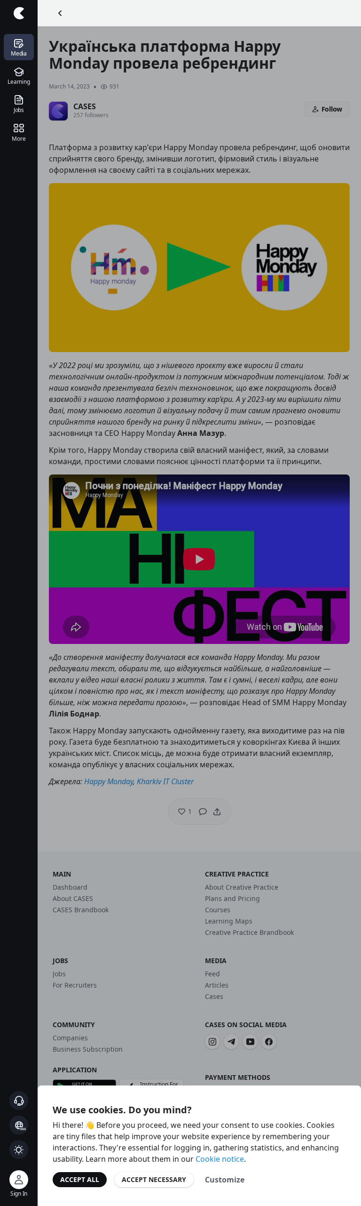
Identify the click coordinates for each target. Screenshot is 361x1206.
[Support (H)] (19, 1100)
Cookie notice (220, 1159)
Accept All (79, 1179)
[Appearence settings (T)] (19, 1149)
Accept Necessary (154, 1179)
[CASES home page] (19, 13)
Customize (224, 1179)
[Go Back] (60, 13)
